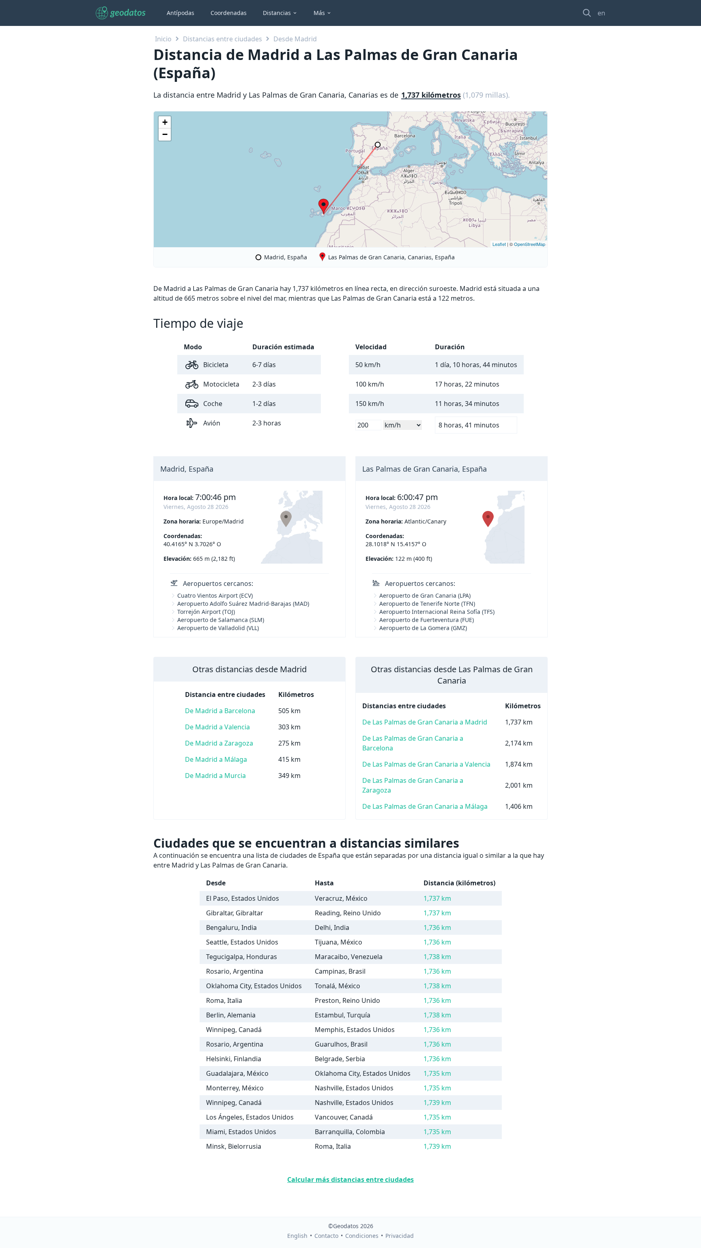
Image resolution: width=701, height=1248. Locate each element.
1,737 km (437, 898)
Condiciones (361, 1235)
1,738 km (437, 956)
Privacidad (399, 1235)
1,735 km (437, 1073)
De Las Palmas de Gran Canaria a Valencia (426, 764)
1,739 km (437, 1102)
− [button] (165, 134)
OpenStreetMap (529, 244)
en (601, 13)
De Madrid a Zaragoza (219, 743)
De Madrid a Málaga (216, 759)
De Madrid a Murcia (215, 775)
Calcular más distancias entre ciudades (350, 1179)
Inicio (163, 38)
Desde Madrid (295, 38)
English (297, 1235)
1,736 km (437, 927)
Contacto (326, 1235)
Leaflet (499, 244)
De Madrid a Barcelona (220, 710)
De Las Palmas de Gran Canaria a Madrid (424, 722)
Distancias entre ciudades (222, 38)
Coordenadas (229, 13)
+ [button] (165, 122)
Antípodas (180, 13)
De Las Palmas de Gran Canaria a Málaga (425, 806)
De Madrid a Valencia (217, 726)
